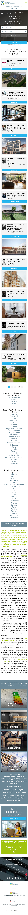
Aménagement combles (14, 800)
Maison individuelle (9, 776)
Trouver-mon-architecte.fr (14, 639)
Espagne (8, 866)
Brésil (14, 867)
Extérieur (3, 781)
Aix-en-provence (14, 860)
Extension (5, 792)
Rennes (21, 862)
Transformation (12, 794)
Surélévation (21, 791)
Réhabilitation (22, 799)
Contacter (15, 69)
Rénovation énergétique (9, 791)
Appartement (20, 776)
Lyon (5, 860)
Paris (2, 860)
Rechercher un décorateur (19, 13)
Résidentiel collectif (7, 778)
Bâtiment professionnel (18, 780)
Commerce (17, 778)
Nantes (12, 862)
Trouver (14, 42)
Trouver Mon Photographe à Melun (10, 904)
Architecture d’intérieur (11, 797)
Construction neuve (10, 789)
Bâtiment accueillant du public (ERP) (18, 782)
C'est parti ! (14, 818)
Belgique (3, 866)
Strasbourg (16, 862)
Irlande (18, 866)
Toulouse (20, 860)
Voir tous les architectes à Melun (14, 524)
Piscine (17, 795)
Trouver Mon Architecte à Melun (10, 887)
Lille (6, 862)
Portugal (24, 866)
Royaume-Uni (13, 866)
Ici (14, 851)
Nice (9, 862)
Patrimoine (10, 781)
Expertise (11, 792)
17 (19, 387)
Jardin (22, 795)
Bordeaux (25, 860)
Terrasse (17, 792)
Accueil (3, 12)
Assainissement (12, 799)
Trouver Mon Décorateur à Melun (10, 895)
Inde (21, 866)
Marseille (8, 860)
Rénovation (20, 789)
